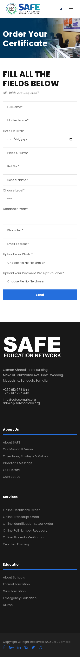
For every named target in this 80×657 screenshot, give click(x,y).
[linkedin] (19, 647)
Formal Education (16, 584)
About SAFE (11, 442)
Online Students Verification (24, 537)
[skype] (26, 647)
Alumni (8, 605)
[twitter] (33, 647)
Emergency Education (20, 598)
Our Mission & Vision (18, 449)
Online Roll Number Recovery (25, 530)
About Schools (14, 577)
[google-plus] (11, 647)
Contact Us (11, 476)
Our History (11, 470)
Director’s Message (17, 463)
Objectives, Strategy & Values (25, 456)
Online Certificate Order (21, 510)
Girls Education (14, 591)
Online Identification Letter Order (28, 523)
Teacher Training (16, 544)
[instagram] (40, 647)
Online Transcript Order (21, 517)
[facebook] (4, 647)
